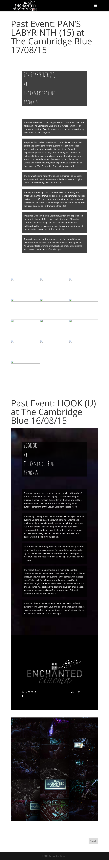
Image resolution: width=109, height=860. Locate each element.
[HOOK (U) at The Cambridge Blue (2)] (54, 820)
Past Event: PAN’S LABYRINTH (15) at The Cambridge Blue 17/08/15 (51, 37)
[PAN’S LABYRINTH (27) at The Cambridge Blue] (25, 381)
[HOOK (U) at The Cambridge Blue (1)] (83, 820)
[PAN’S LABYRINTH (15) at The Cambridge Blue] (83, 360)
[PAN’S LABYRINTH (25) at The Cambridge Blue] (54, 360)
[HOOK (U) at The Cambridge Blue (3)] (25, 820)
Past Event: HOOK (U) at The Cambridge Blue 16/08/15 (53, 411)
